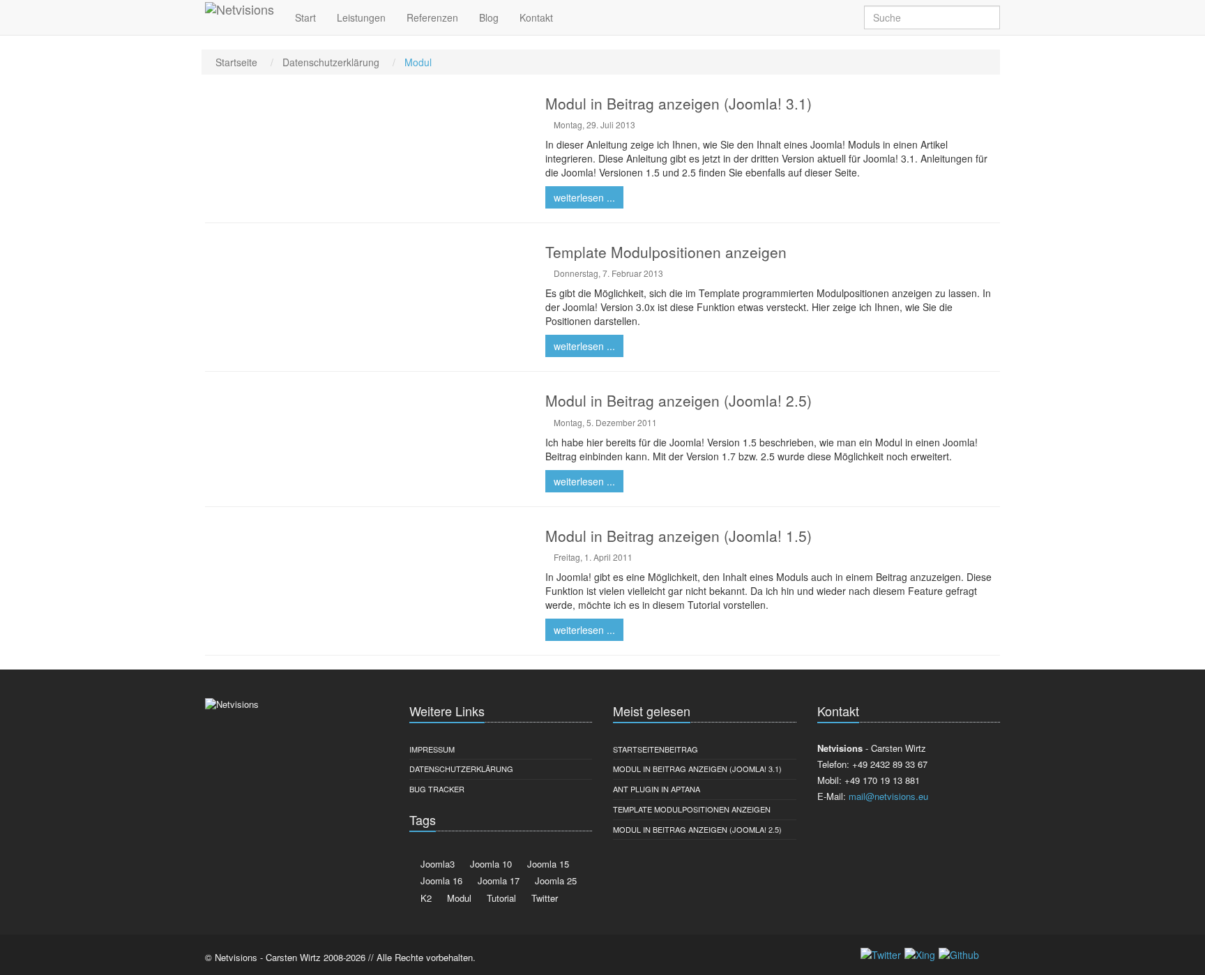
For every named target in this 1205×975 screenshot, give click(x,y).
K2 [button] (425, 898)
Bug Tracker (436, 788)
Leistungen (361, 17)
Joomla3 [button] (436, 863)
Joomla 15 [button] (546, 863)
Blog (489, 17)
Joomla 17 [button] (497, 880)
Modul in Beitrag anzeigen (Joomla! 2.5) (697, 829)
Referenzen (432, 17)
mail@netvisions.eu (888, 796)
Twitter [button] (543, 898)
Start (305, 17)
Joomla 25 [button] (554, 880)
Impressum (432, 749)
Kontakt (536, 17)
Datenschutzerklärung (461, 768)
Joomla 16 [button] (440, 880)
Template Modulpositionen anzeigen (692, 809)
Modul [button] (457, 898)
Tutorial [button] (500, 898)
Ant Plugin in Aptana (656, 788)
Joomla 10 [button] (489, 863)
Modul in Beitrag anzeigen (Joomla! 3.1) (697, 768)
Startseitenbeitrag (655, 749)
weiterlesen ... (584, 197)
